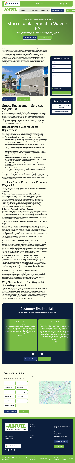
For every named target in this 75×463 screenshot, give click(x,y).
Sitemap (71, 458)
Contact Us (32, 429)
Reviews (32, 440)
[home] (10, 10)
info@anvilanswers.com (60, 436)
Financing (32, 435)
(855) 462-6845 (58, 434)
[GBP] (69, 4)
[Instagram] (64, 4)
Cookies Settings (64, 458)
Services (30, 19)
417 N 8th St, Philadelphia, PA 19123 (62, 427)
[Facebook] (61, 4)
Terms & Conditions (56, 458)
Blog (31, 437)
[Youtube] (67, 4)
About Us (32, 426)
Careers (32, 433)
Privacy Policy (50, 458)
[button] (23, 10)
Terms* (60, 88)
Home (24, 19)
